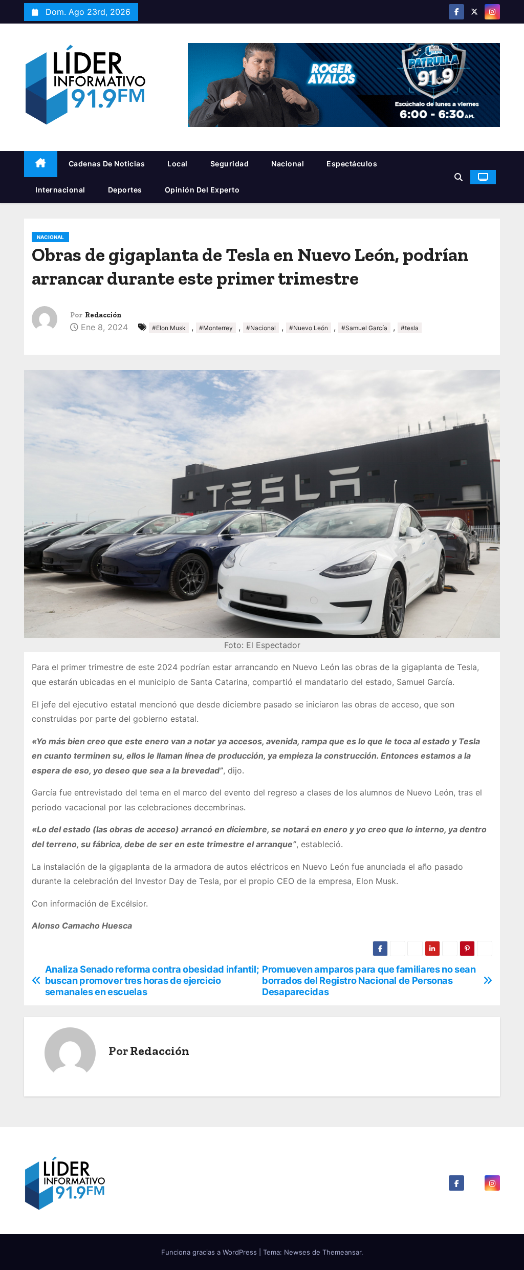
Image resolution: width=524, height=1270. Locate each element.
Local (177, 163)
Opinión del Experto (202, 189)
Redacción (103, 315)
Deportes (125, 189)
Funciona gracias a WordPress (210, 1252)
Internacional (60, 189)
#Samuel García (364, 328)
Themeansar (341, 1252)
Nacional (287, 163)
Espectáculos (351, 163)
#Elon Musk (169, 328)
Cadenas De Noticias (107, 163)
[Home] (40, 164)
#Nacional (261, 328)
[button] (458, 177)
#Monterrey (216, 328)
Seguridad (229, 163)
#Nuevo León (308, 328)
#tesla (410, 328)
